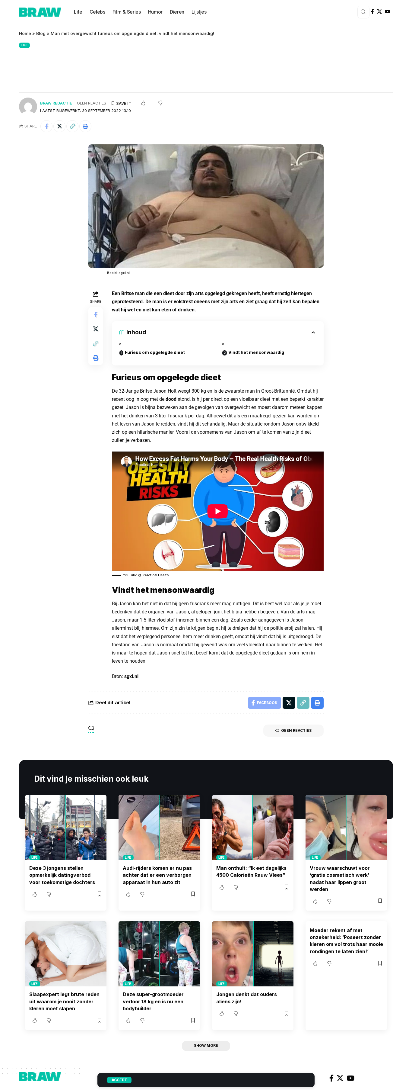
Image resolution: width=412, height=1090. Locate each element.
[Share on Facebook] (46, 126)
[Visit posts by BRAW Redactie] (28, 107)
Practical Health (155, 575)
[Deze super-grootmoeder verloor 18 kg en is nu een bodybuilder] (159, 953)
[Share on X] (59, 126)
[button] (72, 126)
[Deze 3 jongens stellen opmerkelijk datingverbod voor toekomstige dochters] (65, 827)
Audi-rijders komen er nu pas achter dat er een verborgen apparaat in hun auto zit (157, 875)
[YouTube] (387, 12)
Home (25, 33)
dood (171, 399)
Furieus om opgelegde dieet (155, 352)
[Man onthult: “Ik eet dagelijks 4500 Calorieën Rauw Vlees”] (252, 827)
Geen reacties (91, 103)
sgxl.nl (131, 676)
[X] (379, 12)
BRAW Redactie (56, 103)
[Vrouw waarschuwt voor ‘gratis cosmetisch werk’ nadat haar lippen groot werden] (346, 827)
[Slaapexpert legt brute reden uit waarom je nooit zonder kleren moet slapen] (65, 953)
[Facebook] (372, 12)
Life (24, 45)
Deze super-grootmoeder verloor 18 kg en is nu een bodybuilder (153, 1001)
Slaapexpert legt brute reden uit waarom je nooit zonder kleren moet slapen (64, 1001)
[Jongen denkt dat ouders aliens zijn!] (252, 953)
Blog (41, 33)
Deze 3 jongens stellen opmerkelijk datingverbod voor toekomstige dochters (62, 875)
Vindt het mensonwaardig (256, 352)
